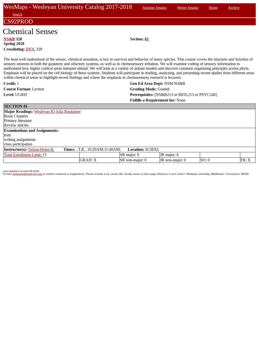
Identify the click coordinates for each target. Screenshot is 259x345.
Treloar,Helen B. (41, 149)
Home (213, 8)
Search (17, 14)
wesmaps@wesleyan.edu (28, 174)
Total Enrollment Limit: (23, 155)
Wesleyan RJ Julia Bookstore (57, 111)
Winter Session (187, 8)
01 (147, 39)
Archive (234, 8)
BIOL (30, 49)
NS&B (9, 39)
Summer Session (154, 8)
